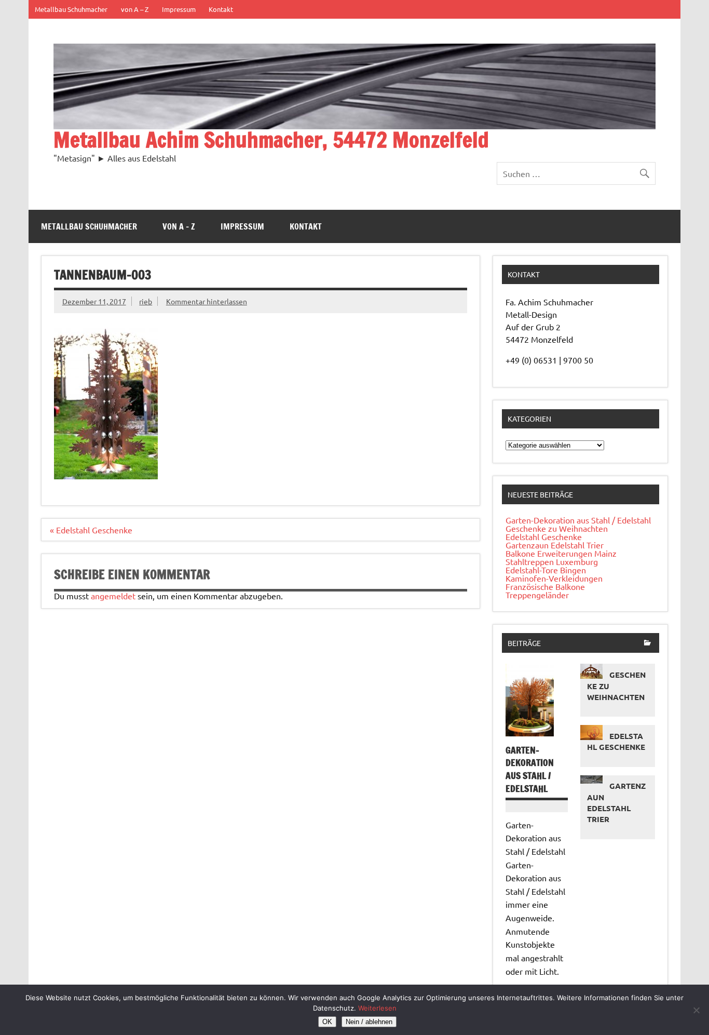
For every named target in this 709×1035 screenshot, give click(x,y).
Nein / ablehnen (369, 1022)
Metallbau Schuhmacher (71, 9)
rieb (145, 301)
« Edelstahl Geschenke (91, 530)
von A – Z (134, 9)
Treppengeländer (537, 594)
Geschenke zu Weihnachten (557, 528)
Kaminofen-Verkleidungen (554, 578)
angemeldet (113, 595)
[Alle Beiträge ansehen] (647, 643)
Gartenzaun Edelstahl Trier (555, 545)
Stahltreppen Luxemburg (552, 561)
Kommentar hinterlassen (206, 301)
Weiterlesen (377, 1008)
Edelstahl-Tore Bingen (546, 569)
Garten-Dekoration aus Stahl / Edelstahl (578, 520)
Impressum (179, 9)
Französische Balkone (545, 586)
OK (327, 1022)
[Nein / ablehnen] (696, 1010)
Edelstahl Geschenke (544, 536)
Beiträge (524, 643)
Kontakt (221, 9)
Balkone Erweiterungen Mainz (561, 553)
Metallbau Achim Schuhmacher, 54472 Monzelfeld (271, 139)
